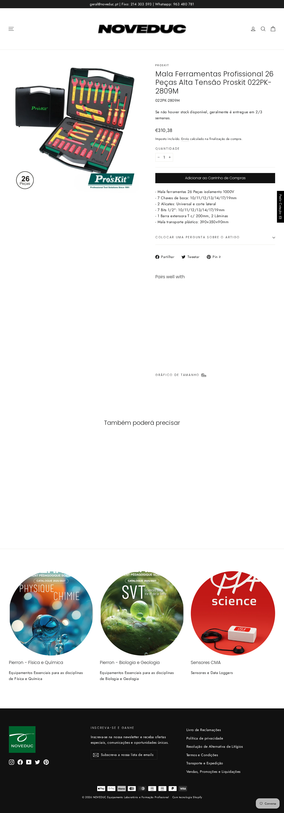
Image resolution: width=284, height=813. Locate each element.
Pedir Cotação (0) (280, 206)
